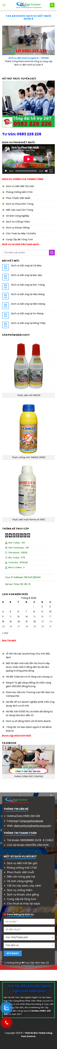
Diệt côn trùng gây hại (21, 876)
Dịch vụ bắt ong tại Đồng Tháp (28, 323)
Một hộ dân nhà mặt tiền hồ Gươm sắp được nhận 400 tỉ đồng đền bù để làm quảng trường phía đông (28, 667)
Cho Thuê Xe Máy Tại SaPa (21, 233)
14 (27, 616)
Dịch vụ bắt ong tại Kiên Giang (28, 303)
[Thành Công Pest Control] (29, 5)
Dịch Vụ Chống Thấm (18, 221)
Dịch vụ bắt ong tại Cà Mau (26, 265)
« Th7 (5, 633)
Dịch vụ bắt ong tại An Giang (27, 313)
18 (3, 621)
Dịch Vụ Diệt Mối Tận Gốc (20, 186)
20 (19, 621)
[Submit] (52, 252)
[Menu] (4, 5)
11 (2, 616)
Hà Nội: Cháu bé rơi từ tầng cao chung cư (29, 676)
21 (26, 621)
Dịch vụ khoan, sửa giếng (23, 894)
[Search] (52, 5)
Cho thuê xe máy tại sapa (23, 903)
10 (50, 611)
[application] (28, 159)
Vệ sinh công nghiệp (20, 881)
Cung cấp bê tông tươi (21, 899)
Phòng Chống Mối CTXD (19, 192)
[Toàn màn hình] (51, 170)
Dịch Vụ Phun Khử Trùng (19, 204)
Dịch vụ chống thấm (19, 890)
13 (18, 616)
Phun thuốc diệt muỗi (20, 872)
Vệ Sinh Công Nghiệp (17, 216)
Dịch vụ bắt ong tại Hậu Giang (27, 294)
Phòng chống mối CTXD (22, 868)
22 (34, 621)
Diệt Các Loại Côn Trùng (19, 210)
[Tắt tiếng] (46, 170)
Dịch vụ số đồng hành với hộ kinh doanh (28, 721)
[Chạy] (6, 170)
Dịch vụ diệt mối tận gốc (22, 863)
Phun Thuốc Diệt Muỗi (18, 198)
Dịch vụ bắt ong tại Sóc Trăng (28, 284)
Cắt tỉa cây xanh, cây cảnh (24, 885)
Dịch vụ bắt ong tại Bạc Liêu (26, 275)
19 (11, 621)
